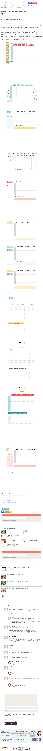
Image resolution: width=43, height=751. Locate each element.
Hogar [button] (12, 5)
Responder (10, 614)
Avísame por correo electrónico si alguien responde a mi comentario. (19, 715)
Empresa (18, 740)
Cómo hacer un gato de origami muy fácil (16, 574)
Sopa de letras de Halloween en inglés (13, 536)
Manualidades (18, 747)
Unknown (11, 645)
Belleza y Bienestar (20, 736)
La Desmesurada (12, 636)
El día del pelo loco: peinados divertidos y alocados (18, 581)
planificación (5, 31)
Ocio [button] (28, 5)
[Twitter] (34, 3)
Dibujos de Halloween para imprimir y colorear (12, 545)
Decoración (4, 734)
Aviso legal (27, 749)
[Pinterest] (33, 3)
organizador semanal (5, 28)
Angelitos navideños (11, 530)
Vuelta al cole (6, 498)
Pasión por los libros (5, 740)
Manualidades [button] (5, 5)
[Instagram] (31, 3)
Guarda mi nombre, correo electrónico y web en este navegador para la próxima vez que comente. (21, 720)
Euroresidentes (15, 661)
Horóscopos (4, 737)
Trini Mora (5, 13)
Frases (3, 736)
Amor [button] (34, 5)
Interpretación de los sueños (7, 739)
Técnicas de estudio (7, 500)
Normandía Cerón (12, 650)
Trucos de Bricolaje (5, 735)
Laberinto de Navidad (32, 540)
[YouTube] (36, 3)
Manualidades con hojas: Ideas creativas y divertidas (18, 588)
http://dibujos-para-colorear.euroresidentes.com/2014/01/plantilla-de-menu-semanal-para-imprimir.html (26, 621)
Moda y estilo (19, 738)
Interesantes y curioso (6, 741)
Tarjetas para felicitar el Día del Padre (15, 595)
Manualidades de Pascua (12, 540)
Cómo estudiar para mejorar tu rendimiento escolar (14, 503)
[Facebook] (29, 3)
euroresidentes (12, 626)
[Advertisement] (21, 72)
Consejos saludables (20, 739)
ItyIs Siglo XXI (15, 748)
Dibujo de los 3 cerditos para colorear (34, 531)
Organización (5, 508)
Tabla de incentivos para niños (9, 502)
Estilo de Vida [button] (21, 5)
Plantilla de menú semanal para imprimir (12, 497)
